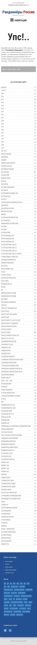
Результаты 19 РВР (7, 453)
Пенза (14, 605)
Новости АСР (5, 311)
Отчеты (6, 605)
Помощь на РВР (6, 417)
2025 (2, 148)
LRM (9, 586)
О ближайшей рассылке (8, 341)
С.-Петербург (22, 608)
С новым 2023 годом (7, 480)
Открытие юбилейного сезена (10, 396)
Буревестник (5, 175)
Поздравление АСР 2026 (8, 408)
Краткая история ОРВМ (8, 278)
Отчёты (3, 399)
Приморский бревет (7, 429)
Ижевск (3, 214)
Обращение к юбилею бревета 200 (11, 368)
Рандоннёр (28, 605)
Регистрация (9, 561)
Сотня (3, 501)
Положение (21, 605)
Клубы (3, 272)
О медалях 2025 (6, 347)
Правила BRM (5, 420)
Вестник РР (4, 190)
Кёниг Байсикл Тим (7, 269)
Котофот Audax (6, 275)
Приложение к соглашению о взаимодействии (16, 426)
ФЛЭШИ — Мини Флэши (7, 529)
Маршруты (19, 599)
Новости (4, 305)
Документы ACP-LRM (7, 208)
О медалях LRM (5, 350)
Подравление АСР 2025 (8, 405)
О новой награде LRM (7, 356)
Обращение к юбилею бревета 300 (11, 371)
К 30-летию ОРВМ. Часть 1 (9, 244)
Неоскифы (4, 299)
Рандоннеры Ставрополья (9, 447)
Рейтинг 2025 (5, 468)
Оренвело (4, 387)
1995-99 (3, 90)
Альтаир (3, 160)
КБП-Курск (4, 266)
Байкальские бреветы (8, 163)
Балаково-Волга (6, 166)
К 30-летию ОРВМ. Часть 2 (9, 247)
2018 (2, 120)
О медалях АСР (5, 353)
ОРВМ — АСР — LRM (6, 381)
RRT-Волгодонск (6, 154)
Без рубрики (5, 172)
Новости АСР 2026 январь (9, 314)
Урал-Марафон (5, 520)
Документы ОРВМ (6, 211)
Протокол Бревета (7, 432)
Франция (12, 614)
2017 (2, 114)
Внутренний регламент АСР (9, 193)
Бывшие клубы (5, 178)
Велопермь (4, 184)
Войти (7, 564)
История (3, 226)
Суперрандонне (6, 511)
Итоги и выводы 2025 (7, 241)
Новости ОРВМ (5, 332)
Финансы (4, 526)
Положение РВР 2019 (7, 414)
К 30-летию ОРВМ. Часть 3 (9, 250)
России (18, 12)
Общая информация (7, 374)
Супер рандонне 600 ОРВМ (9, 508)
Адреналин (4, 157)
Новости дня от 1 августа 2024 (10, 320)
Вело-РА (3, 181)
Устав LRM (4, 523)
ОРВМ (25, 602)
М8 (2, 290)
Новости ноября (6, 329)
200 (5, 583)
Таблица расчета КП (7, 517)
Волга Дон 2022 (6, 196)
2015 (2, 96)
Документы (4, 205)
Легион (3, 287)
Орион (30, 602)
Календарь (17, 596)
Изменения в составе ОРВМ (9, 223)
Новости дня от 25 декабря (9, 323)
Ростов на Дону (14, 608)
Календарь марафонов (8, 260)
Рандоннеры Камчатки (8, 441)
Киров (5, 599)
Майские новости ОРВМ (8, 293)
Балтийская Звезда (7, 169)
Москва (25, 599)
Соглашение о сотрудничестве (10, 498)
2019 (2, 126)
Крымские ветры (6, 284)
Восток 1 (4, 199)
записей (9, 567)
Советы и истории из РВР (9, 492)
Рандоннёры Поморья (8, 444)
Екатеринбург (21, 592)
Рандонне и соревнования (9, 438)
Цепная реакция (6, 535)
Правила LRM (5, 423)
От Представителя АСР (8, 393)
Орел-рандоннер (6, 384)
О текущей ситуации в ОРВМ (10, 365)
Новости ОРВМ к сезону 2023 (10, 335)
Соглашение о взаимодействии (11, 495)
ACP (5, 586)
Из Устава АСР (5, 220)
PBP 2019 (3, 151)
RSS (10, 630)
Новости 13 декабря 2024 (9, 308)
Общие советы (5, 377)
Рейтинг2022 (5, 471)
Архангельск (14, 586)
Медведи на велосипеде (8, 296)
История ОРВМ (5, 232)
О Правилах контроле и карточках (12, 359)
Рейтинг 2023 (5, 462)
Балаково (22, 586)
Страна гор (4, 505)
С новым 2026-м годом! (8, 486)
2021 (2, 133)
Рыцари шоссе (5, 477)
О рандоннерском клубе (8, 362)
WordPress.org (9, 572)
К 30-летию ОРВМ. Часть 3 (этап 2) (11, 254)
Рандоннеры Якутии (7, 450)
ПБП (2, 402)
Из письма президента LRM (9, 217)
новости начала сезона (9, 326)
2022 (2, 139)
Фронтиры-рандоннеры (8, 532)
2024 (2, 145)
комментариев (10, 570)
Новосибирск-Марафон (8, 302)
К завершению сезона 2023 (9, 257)
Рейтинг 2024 (5, 465)
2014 (2, 93)
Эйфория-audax (6, 538)
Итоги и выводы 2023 (7, 235)
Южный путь (5, 544)
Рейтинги (4, 474)
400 (11, 583)
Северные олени (6, 489)
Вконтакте (5, 630)
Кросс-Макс (5, 281)
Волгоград (14, 592)
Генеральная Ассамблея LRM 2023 (11, 202)
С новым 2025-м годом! (8, 483)
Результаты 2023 (6, 456)
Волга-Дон (6, 592)
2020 (2, 130)
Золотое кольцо (8, 596)
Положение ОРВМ (6, 411)
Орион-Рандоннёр (6, 390)
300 (8, 583)
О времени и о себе (7, 344)
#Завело (3, 87)
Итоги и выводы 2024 (7, 238)
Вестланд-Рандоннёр (7, 187)
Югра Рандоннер (6, 541)
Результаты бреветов (8, 459)
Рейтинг (6, 608)
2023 (2, 142)
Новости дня (5, 317)
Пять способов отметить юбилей (11, 435)
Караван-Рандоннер (7, 263)
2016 (2, 108)
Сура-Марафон (5, 514)
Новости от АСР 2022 (7, 338)
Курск (10, 599)
